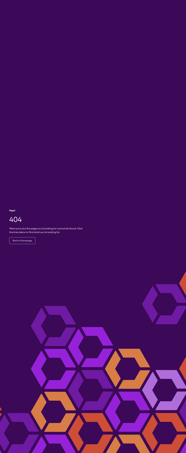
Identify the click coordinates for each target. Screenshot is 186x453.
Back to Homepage (22, 240)
